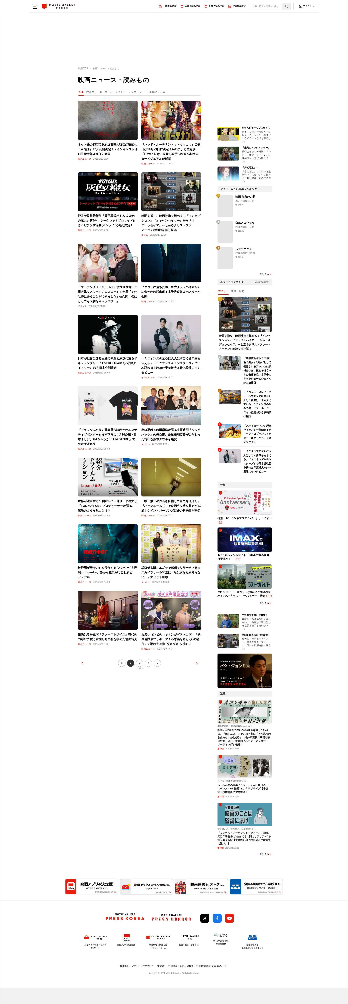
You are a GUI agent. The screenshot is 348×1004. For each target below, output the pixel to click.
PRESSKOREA (156, 92)
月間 (241, 291)
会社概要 (124, 965)
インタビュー (136, 92)
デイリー (223, 291)
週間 (233, 291)
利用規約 (161, 965)
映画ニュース (94, 92)
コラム (109, 92)
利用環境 (172, 965)
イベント (120, 92)
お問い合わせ (186, 965)
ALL (81, 92)
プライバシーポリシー (143, 965)
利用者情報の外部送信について (211, 965)
